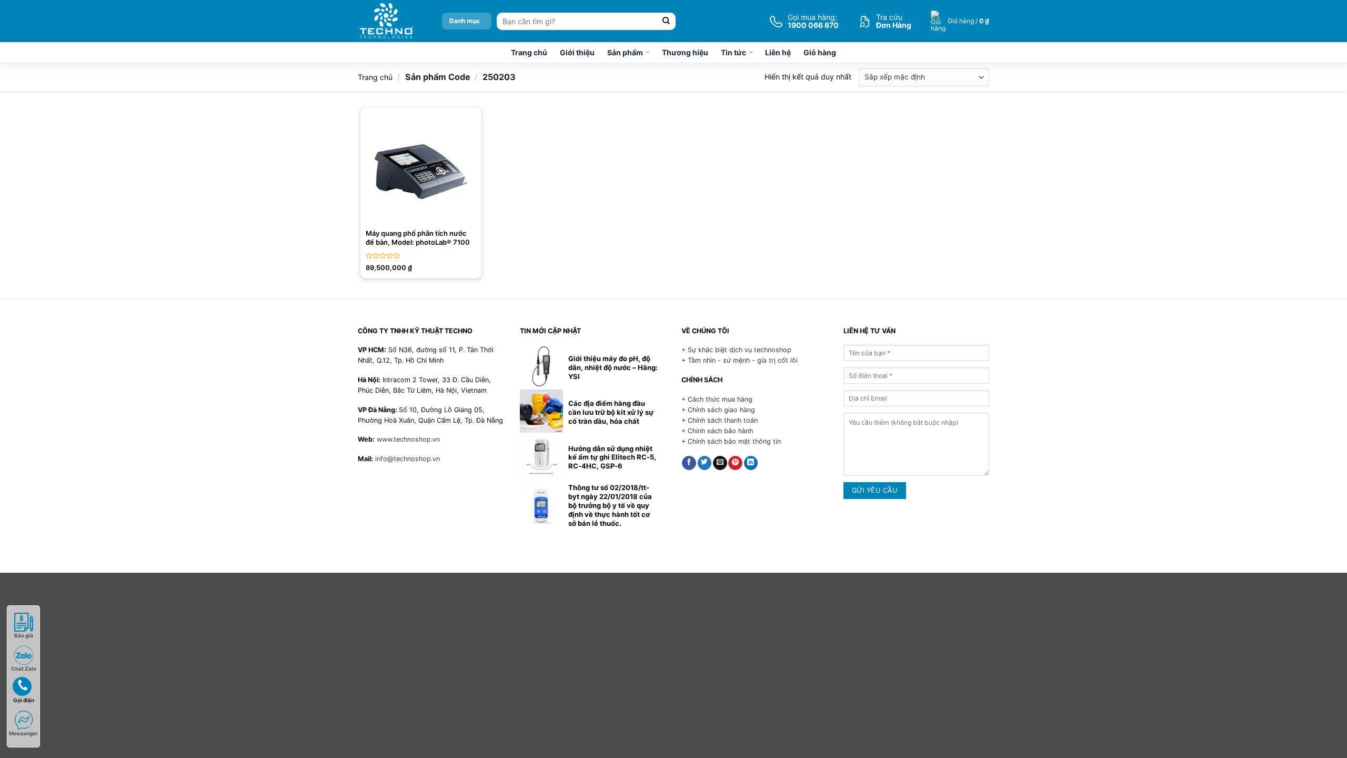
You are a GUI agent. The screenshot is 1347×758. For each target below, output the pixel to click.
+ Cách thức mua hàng (716, 399)
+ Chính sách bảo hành (717, 431)
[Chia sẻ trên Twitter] (705, 463)
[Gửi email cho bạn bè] (720, 463)
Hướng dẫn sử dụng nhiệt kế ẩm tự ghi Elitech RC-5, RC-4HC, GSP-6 (612, 457)
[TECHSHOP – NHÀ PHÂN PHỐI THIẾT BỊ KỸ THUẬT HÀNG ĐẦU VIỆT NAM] (386, 21)
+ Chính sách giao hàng (718, 410)
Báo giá (23, 635)
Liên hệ (778, 52)
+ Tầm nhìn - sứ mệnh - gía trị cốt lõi (739, 360)
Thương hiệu (685, 52)
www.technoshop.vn (408, 439)
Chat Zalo (23, 668)
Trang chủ (529, 52)
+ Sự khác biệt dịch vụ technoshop (736, 350)
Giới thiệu (577, 52)
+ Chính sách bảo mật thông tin (731, 441)
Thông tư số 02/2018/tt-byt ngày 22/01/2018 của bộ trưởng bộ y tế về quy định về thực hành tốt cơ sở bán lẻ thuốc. (610, 505)
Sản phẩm (625, 52)
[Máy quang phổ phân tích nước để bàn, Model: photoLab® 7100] (421, 168)
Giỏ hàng (819, 52)
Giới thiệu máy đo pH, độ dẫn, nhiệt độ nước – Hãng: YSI (613, 367)
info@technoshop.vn (407, 459)
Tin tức (733, 52)
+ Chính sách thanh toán (719, 420)
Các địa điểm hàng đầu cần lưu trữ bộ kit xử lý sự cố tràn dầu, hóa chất (611, 412)
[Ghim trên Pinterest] (735, 463)
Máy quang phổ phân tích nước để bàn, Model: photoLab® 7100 (418, 237)
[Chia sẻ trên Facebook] (689, 463)
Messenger (23, 733)
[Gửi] (666, 21)
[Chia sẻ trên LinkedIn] (751, 463)
